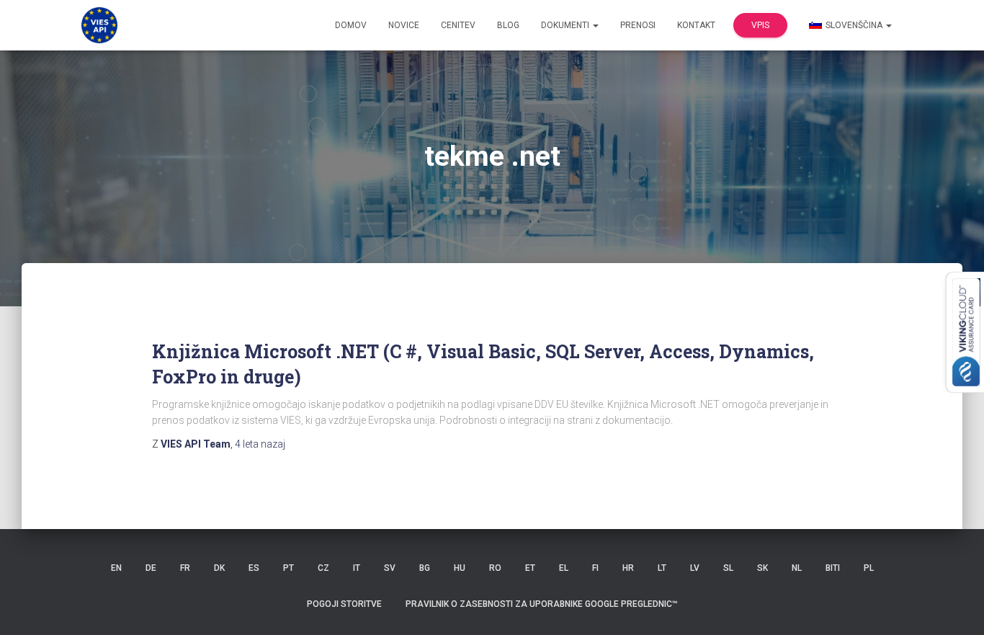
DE (151, 568)
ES (254, 568)
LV (694, 568)
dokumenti (566, 25)
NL (797, 568)
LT (662, 568)
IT (356, 568)
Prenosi (638, 25)
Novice (403, 25)
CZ (323, 568)
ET (530, 568)
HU (459, 568)
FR (185, 568)
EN (116, 568)
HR (628, 568)
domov (351, 25)
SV (389, 568)
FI (595, 568)
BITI (833, 568)
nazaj (260, 444)
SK (762, 568)
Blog (508, 25)
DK (219, 568)
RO (495, 568)
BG (424, 568)
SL (728, 568)
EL (563, 568)
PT (288, 568)
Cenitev (458, 25)
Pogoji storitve (344, 604)
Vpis (760, 25)
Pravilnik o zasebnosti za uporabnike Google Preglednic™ (542, 604)
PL (869, 568)
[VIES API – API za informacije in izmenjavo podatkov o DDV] (99, 25)
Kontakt (696, 25)
